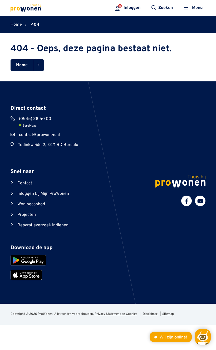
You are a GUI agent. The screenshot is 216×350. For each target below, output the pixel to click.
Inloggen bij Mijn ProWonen (43, 193)
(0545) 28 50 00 (35, 119)
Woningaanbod (31, 204)
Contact (24, 183)
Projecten (26, 214)
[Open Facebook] (186, 201)
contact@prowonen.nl (39, 135)
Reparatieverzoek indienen (42, 225)
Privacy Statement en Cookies (116, 314)
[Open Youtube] (200, 201)
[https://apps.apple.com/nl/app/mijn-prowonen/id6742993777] (26, 275)
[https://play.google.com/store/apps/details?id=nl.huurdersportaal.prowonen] (28, 260)
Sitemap (168, 314)
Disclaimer (150, 314)
